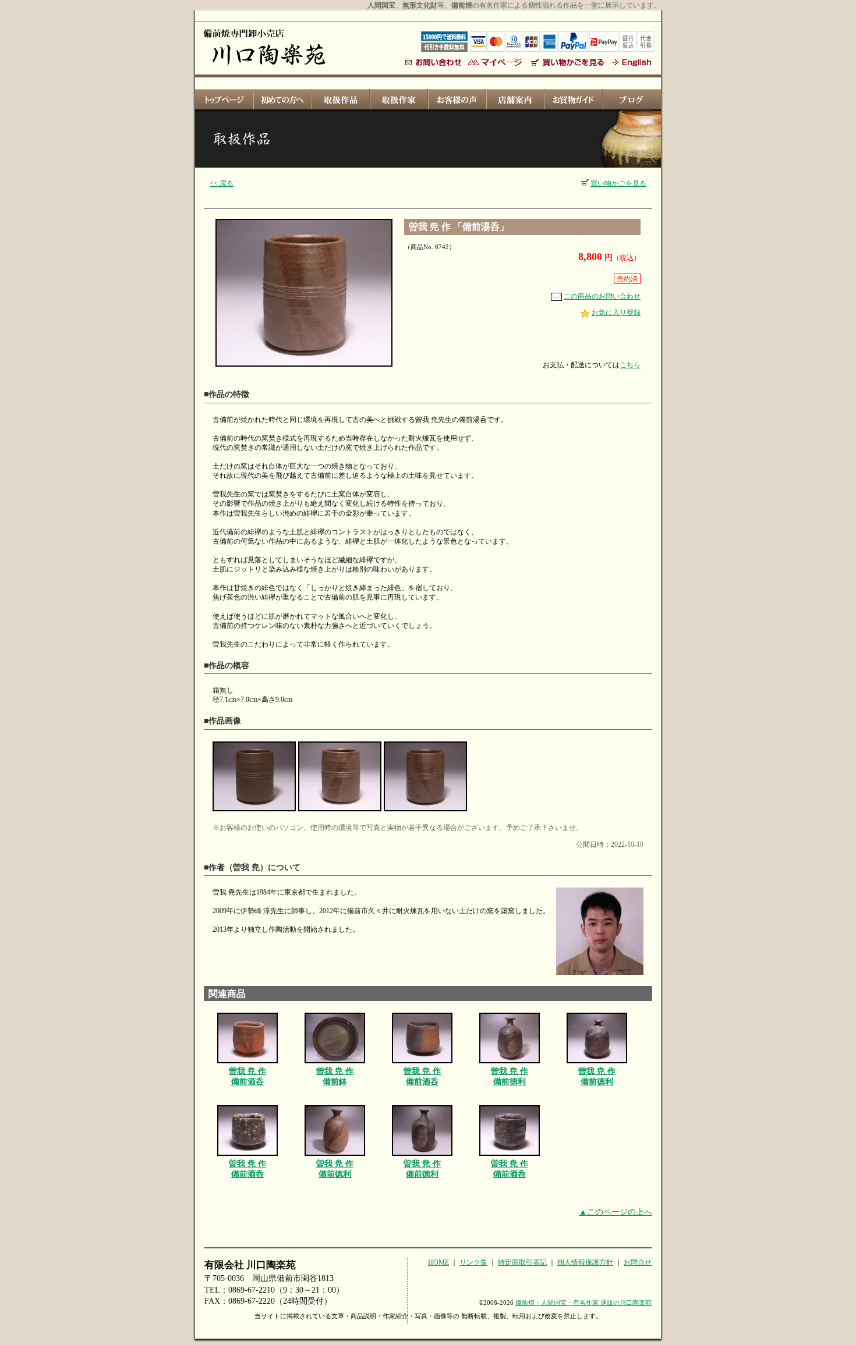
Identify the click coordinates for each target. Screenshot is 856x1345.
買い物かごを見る (618, 183)
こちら (630, 365)
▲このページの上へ (615, 1212)
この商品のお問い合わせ (602, 296)
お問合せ (638, 1262)
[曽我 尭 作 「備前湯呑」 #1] (254, 811)
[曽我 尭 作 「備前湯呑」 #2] (339, 811)
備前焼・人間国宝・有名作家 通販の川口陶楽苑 (583, 1302)
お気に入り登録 (616, 312)
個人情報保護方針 (585, 1262)
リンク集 (473, 1262)
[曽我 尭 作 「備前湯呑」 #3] (425, 811)
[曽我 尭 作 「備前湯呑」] (303, 367)
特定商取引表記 (522, 1262)
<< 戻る (222, 183)
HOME (438, 1262)
